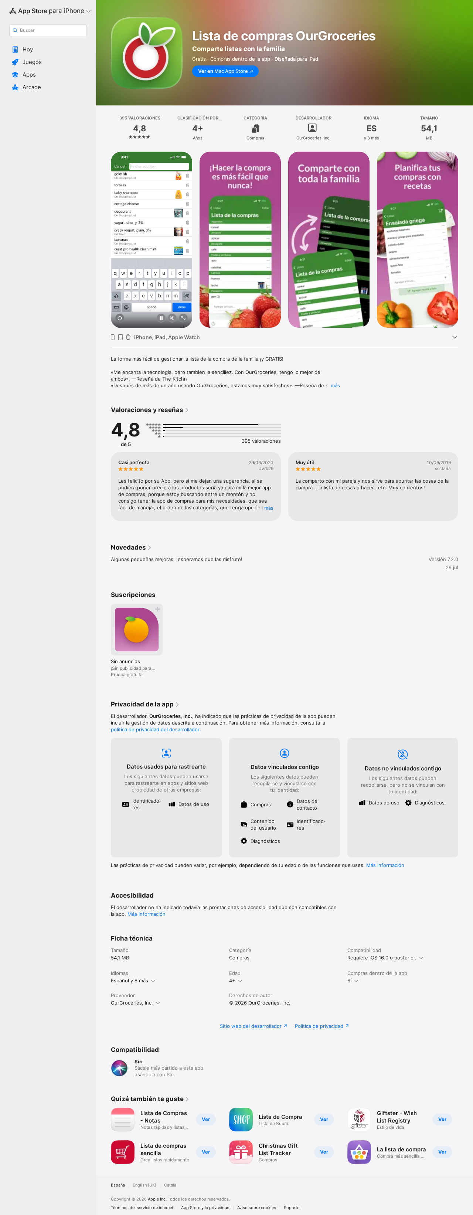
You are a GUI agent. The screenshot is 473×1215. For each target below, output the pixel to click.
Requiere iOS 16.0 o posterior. (381, 958)
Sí (349, 980)
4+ (232, 980)
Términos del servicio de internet (142, 1208)
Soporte (291, 1208)
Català (170, 1185)
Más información (385, 865)
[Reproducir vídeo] (119, 319)
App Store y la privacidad (205, 1208)
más (335, 385)
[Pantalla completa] (183, 319)
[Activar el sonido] (172, 319)
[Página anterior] (103, 240)
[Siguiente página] (465, 240)
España (118, 1185)
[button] (48, 49)
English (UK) (144, 1185)
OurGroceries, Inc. (132, 1003)
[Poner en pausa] (161, 319)
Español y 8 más (129, 980)
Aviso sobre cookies (256, 1208)
